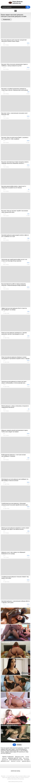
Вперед (19, 744)
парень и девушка (8, 756)
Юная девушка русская (16, 759)
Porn (21, 781)
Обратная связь (15, 771)
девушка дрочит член (15, 758)
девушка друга (26, 761)
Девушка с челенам (15, 761)
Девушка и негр (19, 756)
